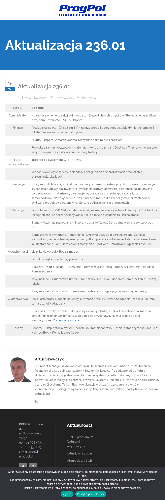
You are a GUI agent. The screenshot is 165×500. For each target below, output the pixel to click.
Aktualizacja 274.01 (79, 453)
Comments (88, 97)
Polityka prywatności (90, 494)
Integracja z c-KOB (79, 460)
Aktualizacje (66, 97)
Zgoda (67, 494)
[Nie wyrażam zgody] (160, 483)
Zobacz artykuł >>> (66, 320)
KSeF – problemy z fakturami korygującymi (80, 441)
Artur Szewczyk (36, 97)
